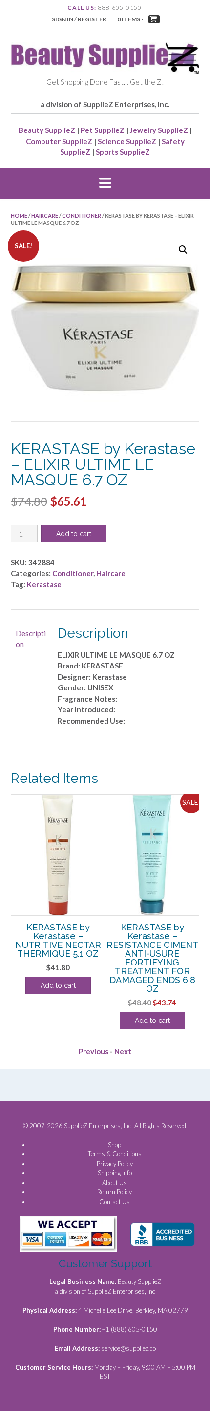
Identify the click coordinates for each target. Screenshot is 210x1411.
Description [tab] (31, 639)
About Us (114, 1183)
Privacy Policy (115, 1164)
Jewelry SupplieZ (159, 130)
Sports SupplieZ (123, 152)
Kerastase (44, 584)
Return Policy (114, 1192)
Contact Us (114, 1202)
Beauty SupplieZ (47, 130)
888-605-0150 (120, 7)
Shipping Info (115, 1173)
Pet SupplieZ (103, 130)
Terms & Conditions (115, 1154)
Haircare (44, 215)
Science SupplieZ (127, 141)
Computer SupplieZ (59, 141)
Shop (114, 1145)
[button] (105, 183)
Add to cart (73, 534)
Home (19, 215)
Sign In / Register (79, 19)
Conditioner (81, 215)
